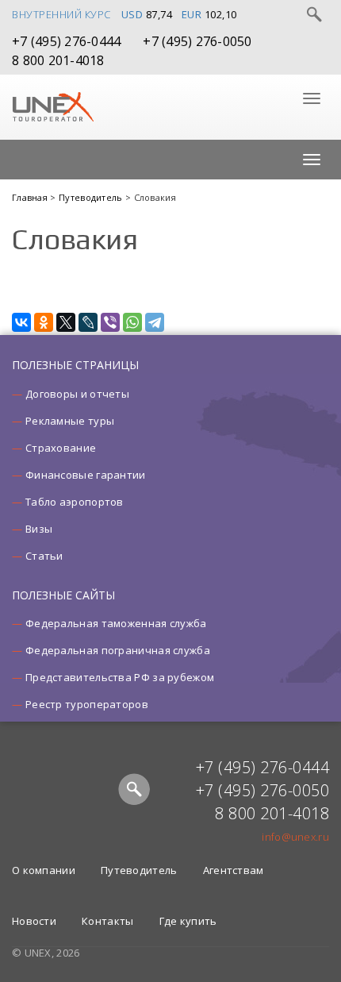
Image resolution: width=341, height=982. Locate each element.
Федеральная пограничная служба (117, 650)
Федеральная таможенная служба (116, 623)
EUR (192, 14)
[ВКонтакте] (21, 322)
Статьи (44, 556)
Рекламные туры (69, 421)
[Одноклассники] (43, 322)
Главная (31, 197)
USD (132, 14)
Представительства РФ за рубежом (119, 677)
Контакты (107, 921)
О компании (43, 870)
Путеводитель (92, 197)
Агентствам (233, 870)
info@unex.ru (295, 837)
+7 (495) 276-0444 (66, 41)
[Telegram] (154, 322)
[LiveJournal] (88, 322)
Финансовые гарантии (85, 475)
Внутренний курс (61, 14)
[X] (65, 322)
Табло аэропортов (74, 502)
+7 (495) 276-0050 (197, 41)
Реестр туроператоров (86, 704)
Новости (34, 921)
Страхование (60, 448)
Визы (38, 529)
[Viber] (110, 322)
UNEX (53, 107)
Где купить (188, 921)
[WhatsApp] (132, 322)
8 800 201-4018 (58, 60)
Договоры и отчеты (77, 394)
